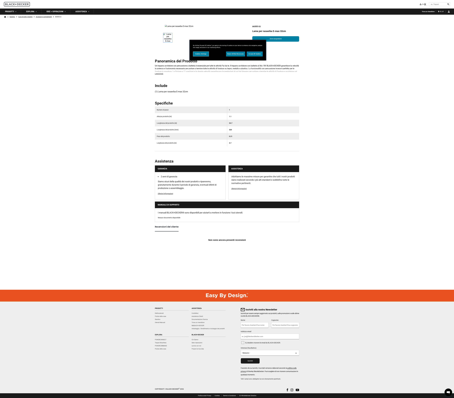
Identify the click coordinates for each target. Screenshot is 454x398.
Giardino (12, 17)
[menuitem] (10, 12)
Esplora (30, 11)
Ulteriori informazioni (165, 194)
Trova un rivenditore (428, 11)
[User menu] (448, 11)
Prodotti (9, 11)
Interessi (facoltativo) (248, 348)
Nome (243, 320)
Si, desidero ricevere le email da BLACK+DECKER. (263, 343)
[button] (287, 389)
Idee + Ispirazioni (54, 11)
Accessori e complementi (44, 17)
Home (5, 17)
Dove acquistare (276, 39)
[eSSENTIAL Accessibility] (423, 4)
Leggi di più (159, 74)
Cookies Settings (200, 54)
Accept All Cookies (255, 54)
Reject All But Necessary (235, 54)
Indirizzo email (246, 331)
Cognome (274, 320)
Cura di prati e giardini (25, 17)
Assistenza (81, 11)
